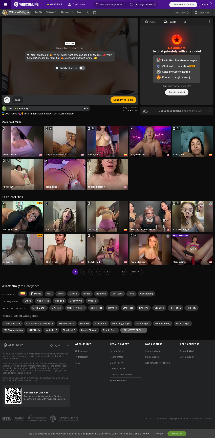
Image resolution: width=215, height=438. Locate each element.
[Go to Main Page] (27, 4)
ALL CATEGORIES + (134, 330)
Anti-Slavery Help (118, 380)
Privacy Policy (117, 351)
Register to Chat (177, 92)
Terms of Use (116, 357)
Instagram (83, 357)
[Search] (131, 4)
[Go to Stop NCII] (69, 419)
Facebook (83, 351)
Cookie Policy (141, 433)
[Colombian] (22, 293)
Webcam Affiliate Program (157, 363)
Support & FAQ (187, 351)
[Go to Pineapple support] (53, 418)
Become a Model (153, 351)
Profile (38, 12)
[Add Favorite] (7, 99)
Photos (67, 12)
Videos (51, 12)
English (56, 345)
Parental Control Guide (121, 374)
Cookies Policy (117, 369)
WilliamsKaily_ (11, 286)
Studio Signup (152, 357)
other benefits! (182, 86)
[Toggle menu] (5, 4)
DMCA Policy (116, 363)
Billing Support (187, 357)
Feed (79, 12)
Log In (205, 4)
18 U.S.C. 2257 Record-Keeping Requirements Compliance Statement (178, 418)
